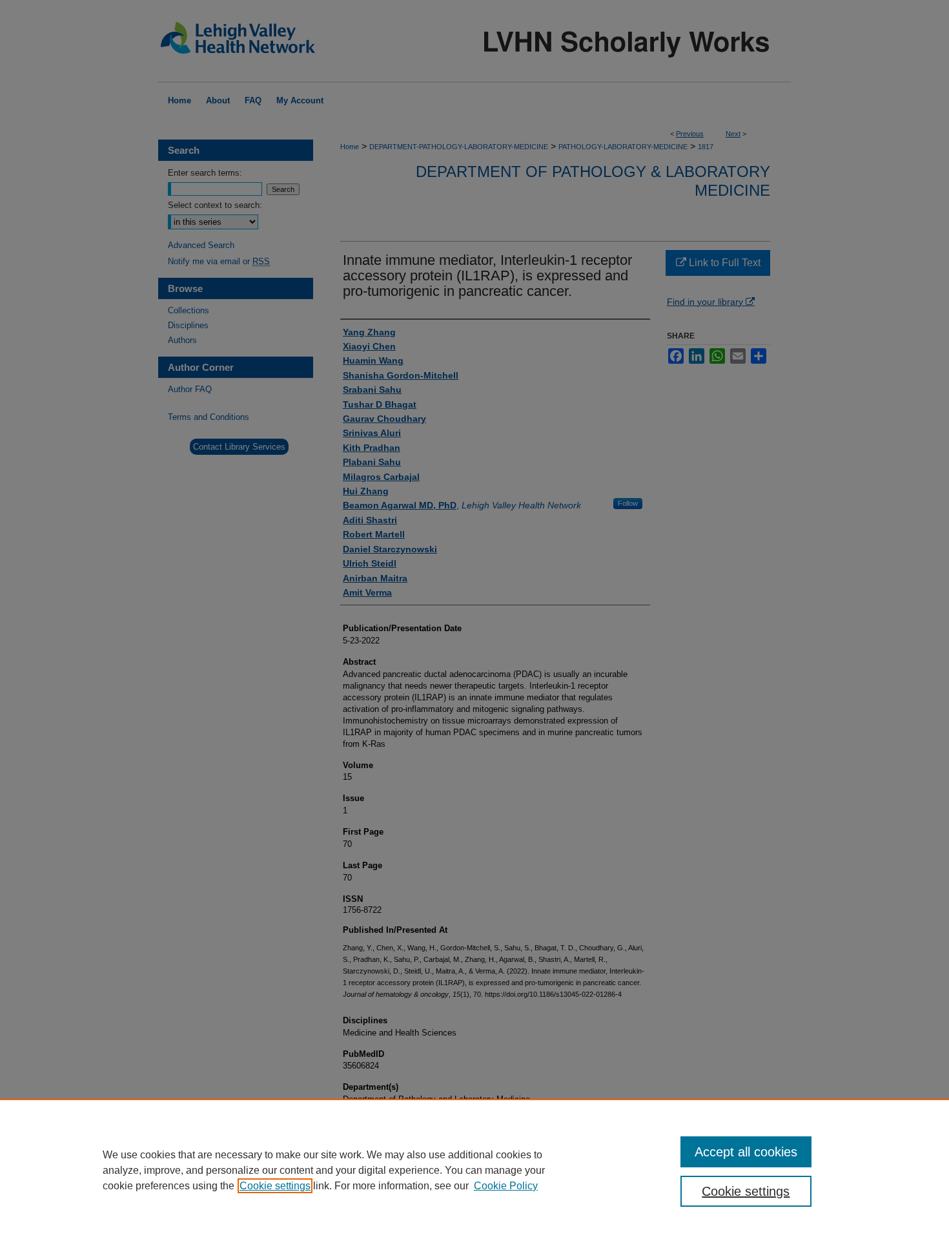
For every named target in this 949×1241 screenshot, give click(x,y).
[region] (474, 1170)
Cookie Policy (506, 1185)
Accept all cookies (746, 1152)
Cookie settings (275, 1185)
